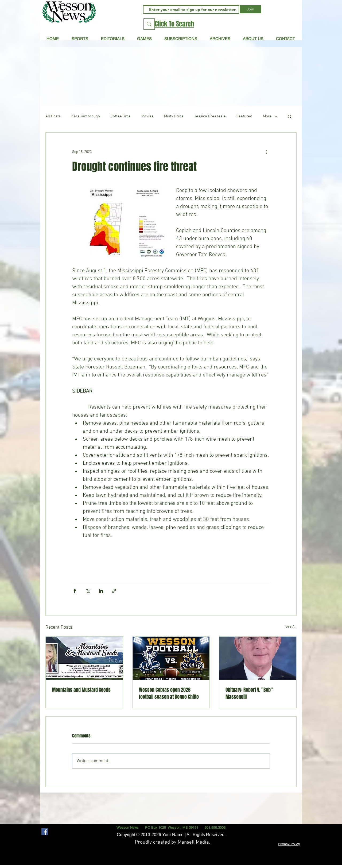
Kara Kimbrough (85, 116)
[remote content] (171, 555)
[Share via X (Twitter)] (87, 590)
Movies (147, 116)
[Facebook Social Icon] (44, 831)
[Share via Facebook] (74, 590)
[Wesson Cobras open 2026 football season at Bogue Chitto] (171, 658)
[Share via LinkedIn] (100, 590)
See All (291, 626)
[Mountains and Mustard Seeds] (84, 658)
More (267, 116)
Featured (244, 116)
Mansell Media (193, 842)
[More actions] (266, 152)
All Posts (53, 116)
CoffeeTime (121, 116)
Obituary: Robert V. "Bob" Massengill (249, 693)
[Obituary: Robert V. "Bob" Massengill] (257, 658)
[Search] (149, 24)
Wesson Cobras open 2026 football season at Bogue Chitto (169, 693)
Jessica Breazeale (210, 116)
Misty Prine (174, 116)
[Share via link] (113, 590)
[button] (113, 38)
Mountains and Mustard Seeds (81, 689)
